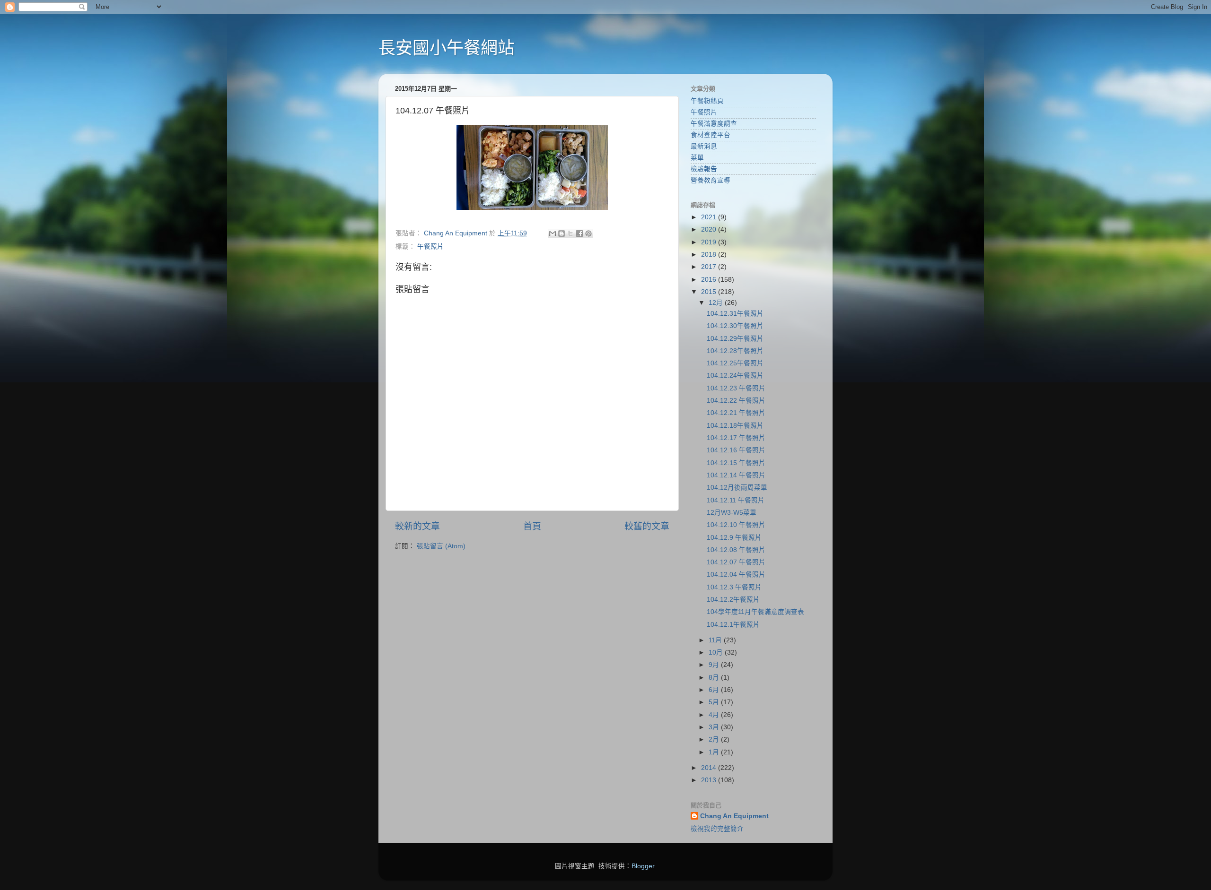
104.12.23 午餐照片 (736, 388)
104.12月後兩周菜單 (737, 487)
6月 (715, 689)
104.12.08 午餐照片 (736, 549)
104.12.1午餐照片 (733, 624)
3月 (715, 727)
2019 (709, 242)
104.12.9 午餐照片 (734, 537)
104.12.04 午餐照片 (736, 574)
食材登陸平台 (710, 134)
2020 (709, 229)
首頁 (532, 526)
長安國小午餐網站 (446, 48)
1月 (715, 752)
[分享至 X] (570, 233)
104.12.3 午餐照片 (734, 587)
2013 (709, 780)
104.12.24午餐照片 (735, 375)
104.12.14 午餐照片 (736, 475)
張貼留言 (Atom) (441, 546)
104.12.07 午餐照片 (736, 562)
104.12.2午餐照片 (733, 599)
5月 (715, 702)
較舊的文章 (646, 526)
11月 (716, 640)
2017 (709, 266)
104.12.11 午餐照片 (735, 500)
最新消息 (704, 146)
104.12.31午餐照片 (735, 313)
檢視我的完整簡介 (717, 828)
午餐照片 (430, 246)
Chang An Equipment (734, 816)
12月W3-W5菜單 (731, 512)
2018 (709, 254)
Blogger (643, 866)
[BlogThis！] (561, 233)
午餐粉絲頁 (707, 100)
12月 (717, 302)
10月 (717, 652)
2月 (715, 739)
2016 (709, 279)
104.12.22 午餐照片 (736, 400)
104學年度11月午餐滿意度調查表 (755, 611)
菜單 (697, 157)
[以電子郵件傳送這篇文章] (552, 233)
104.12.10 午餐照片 (736, 524)
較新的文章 (417, 526)
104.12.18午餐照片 (735, 425)
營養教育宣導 (710, 180)
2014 (709, 767)
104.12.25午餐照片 (735, 363)
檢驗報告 (704, 169)
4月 (715, 714)
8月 (715, 677)
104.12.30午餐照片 (735, 325)
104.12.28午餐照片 (735, 350)
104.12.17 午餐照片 (736, 437)
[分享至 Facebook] (579, 233)
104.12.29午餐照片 (735, 338)
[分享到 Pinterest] (588, 233)
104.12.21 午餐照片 (736, 412)
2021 (709, 217)
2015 (709, 291)
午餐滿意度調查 (714, 123)
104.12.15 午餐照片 (736, 463)
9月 (715, 664)
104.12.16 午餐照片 (736, 450)
